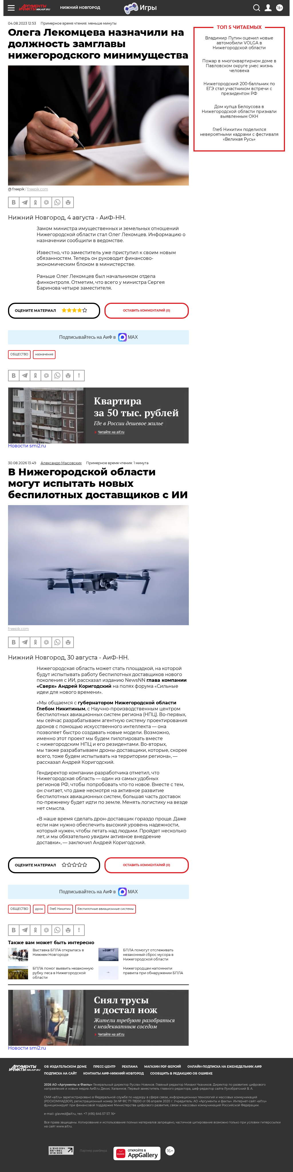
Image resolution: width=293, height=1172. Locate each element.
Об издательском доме (65, 1067)
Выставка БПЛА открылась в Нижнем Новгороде (58, 952)
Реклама (130, 1067)
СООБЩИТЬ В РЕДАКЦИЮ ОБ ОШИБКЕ (181, 1073)
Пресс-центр (104, 1067)
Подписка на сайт (60, 1073)
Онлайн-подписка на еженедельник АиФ (224, 1067)
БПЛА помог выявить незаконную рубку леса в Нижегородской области (63, 973)
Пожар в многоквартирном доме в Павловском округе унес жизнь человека (239, 66)
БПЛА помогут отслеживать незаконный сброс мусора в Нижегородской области (148, 954)
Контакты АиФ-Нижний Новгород (113, 1073)
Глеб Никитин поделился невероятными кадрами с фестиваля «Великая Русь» (239, 134)
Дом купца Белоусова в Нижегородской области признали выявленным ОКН (239, 111)
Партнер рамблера (93, 1150)
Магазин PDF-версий (162, 1067)
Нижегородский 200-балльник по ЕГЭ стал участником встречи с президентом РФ (239, 88)
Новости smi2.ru (27, 446)
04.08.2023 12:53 (22, 23)
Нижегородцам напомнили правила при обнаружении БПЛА (153, 970)
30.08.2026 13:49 (22, 463)
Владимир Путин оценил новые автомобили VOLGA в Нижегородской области (239, 43)
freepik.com (37, 189)
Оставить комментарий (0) (146, 310)
